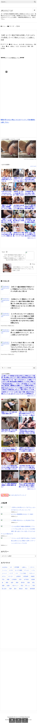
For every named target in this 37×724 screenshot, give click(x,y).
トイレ (33, 570)
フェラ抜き (23, 573)
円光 (3, 579)
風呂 (26, 588)
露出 (15, 588)
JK (8, 46)
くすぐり (32, 567)
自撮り (8, 585)
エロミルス (33, 166)
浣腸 (28, 582)
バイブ (17, 46)
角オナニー (16, 585)
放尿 (12, 582)
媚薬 (7, 582)
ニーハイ (4, 573)
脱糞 (3, 585)
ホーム (3, 26)
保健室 (33, 576)
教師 (17, 582)
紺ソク (3, 46)
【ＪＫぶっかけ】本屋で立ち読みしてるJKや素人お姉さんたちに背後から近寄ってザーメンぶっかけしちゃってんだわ (23, 540)
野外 (34, 585)
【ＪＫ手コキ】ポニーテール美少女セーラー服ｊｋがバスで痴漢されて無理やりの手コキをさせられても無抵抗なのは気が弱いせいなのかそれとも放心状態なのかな (22, 318)
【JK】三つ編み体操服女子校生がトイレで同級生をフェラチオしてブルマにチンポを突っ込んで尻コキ (22, 289)
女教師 (33, 579)
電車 (10, 588)
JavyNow (4, 567)
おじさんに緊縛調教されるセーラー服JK (22, 514)
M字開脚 (16, 567)
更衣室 (23, 582)
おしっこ (16, 44)
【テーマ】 (12, 26)
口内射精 (14, 579)
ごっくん (4, 570)
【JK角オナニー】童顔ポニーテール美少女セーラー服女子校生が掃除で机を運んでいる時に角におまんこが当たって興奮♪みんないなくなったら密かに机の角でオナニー (23, 303)
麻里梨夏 (32, 588)
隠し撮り (4, 588)
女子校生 (3, 48)
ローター (10, 576)
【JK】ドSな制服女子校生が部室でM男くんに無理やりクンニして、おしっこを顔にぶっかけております (22, 332)
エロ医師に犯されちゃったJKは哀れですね (22, 520)
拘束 (35, 44)
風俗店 (21, 588)
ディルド (26, 570)
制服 (29, 46)
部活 (22, 585)
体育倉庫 (25, 576)
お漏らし (12, 46)
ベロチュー (32, 573)
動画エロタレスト (32, 238)
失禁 (32, 46)
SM (19, 26)
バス (16, 573)
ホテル (4, 576)
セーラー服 (21, 44)
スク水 (11, 570)
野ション (27, 585)
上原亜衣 (18, 576)
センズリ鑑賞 (18, 570)
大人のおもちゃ (29, 44)
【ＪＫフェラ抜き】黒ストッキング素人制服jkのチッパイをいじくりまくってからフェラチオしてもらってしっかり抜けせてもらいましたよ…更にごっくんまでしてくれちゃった (22, 347)
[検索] (35, 1)
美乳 (33, 582)
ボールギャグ (23, 46)
